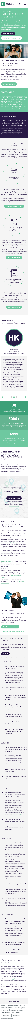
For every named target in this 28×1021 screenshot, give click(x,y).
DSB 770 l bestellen (14, 307)
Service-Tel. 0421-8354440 (11, 38)
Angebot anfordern (9, 84)
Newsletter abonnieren (10, 626)
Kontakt (5, 653)
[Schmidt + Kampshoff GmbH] (8, 3)
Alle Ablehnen (5, 1015)
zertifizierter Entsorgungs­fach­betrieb (17, 96)
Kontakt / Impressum (14, 1001)
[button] (3, 397)
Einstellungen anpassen (7, 1018)
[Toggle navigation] (25, 4)
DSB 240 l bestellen (14, 257)
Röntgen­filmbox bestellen (14, 206)
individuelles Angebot (17, 814)
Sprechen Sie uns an (6, 561)
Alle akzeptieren (17, 1015)
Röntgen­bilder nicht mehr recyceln (10, 543)
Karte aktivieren (14, 498)
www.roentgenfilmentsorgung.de (13, 631)
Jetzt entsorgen (8, 33)
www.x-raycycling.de (12, 979)
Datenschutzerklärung (14, 506)
